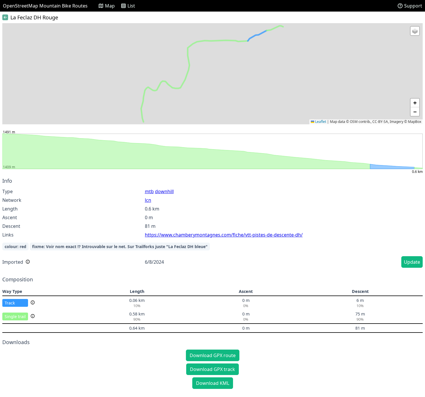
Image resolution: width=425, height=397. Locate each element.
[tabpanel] (212, 223)
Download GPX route (213, 355)
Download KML (212, 383)
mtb (149, 191)
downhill (164, 191)
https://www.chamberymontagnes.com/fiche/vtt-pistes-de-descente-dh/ (224, 235)
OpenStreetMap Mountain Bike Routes (45, 6)
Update (412, 262)
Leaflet (320, 121)
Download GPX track (212, 369)
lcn (148, 200)
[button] (415, 31)
